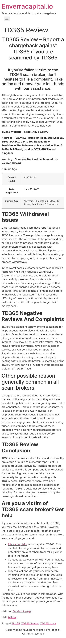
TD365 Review (30, 623)
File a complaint (17, 544)
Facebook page (21, 611)
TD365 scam (48, 623)
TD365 (16, 623)
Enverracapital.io (27, 6)
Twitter (12, 617)
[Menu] (7, 18)
